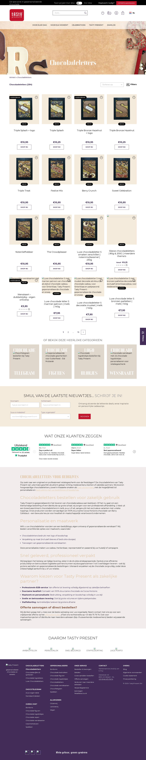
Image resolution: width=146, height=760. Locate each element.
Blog (125, 669)
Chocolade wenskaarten (35, 720)
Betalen (77, 672)
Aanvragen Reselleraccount (80, 692)
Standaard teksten (33, 696)
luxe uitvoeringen (85, 487)
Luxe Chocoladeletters (34, 681)
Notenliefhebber (24, 252)
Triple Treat (24, 190)
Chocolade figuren (33, 711)
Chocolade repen (32, 717)
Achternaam (46, 401)
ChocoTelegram (56, 689)
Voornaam (14, 401)
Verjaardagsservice (81, 688)
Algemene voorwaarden (132, 672)
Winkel (12, 77)
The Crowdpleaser (57, 252)
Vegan (52, 710)
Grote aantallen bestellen (84, 676)
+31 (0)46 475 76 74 (106, 679)
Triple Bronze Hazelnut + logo (89, 131)
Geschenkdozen (32, 724)
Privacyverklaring (129, 679)
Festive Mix (57, 190)
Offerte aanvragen (126, 3)
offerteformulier (52, 615)
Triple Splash (57, 130)
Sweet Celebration (122, 190)
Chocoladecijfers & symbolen (33, 674)
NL (134, 13)
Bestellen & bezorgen (82, 669)
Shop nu (24, 147)
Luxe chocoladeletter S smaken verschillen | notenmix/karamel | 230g (89, 256)
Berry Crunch (89, 190)
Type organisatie (48, 412)
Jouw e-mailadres (17, 412)
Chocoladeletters (33, 669)
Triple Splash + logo (24, 130)
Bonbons (29, 707)
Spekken (29, 727)
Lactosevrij (54, 707)
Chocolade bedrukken (59, 672)
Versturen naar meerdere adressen (84, 683)
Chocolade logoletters (34, 678)
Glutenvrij (53, 703)
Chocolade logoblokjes (34, 714)
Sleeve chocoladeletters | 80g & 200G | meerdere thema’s (122, 253)
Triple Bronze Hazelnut (121, 130)
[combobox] (132, 13)
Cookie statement (130, 676)
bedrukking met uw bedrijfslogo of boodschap (57, 490)
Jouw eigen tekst (32, 693)
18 (78, 332)
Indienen (84, 417)
